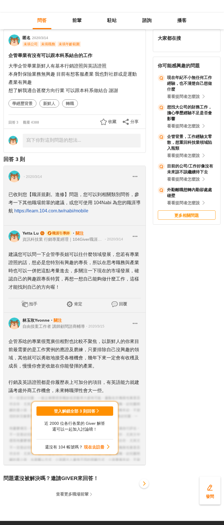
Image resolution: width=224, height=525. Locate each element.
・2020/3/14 (32, 177)
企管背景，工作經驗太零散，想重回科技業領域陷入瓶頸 (189, 142)
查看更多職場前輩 (72, 494)
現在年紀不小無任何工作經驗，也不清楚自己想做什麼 (189, 83)
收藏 (112, 121)
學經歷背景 (22, 103)
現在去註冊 (94, 447)
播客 (182, 20)
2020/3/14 (40, 38)
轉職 (70, 103)
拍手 (33, 304)
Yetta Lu (30, 233)
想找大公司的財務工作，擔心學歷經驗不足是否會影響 (189, 113)
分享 (134, 121)
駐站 (112, 20)
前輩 (77, 20)
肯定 (78, 304)
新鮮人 (49, 103)
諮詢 (147, 20)
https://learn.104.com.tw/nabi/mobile (51, 210)
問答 (42, 20)
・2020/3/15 (94, 326)
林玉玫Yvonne (36, 320)
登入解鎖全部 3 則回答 (74, 411)
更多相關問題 (186, 215)
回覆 (123, 304)
